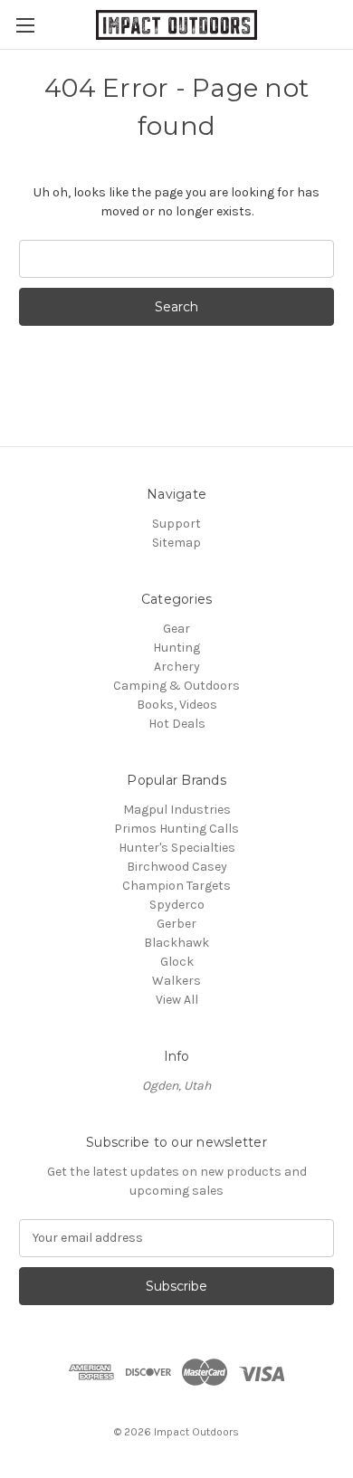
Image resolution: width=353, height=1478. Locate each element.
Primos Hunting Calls (176, 828)
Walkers (176, 980)
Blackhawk (176, 942)
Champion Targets (176, 885)
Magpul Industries (177, 809)
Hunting (176, 647)
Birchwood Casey (177, 866)
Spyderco (177, 904)
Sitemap (176, 542)
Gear (176, 628)
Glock (177, 961)
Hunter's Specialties (177, 847)
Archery (177, 666)
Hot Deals (176, 723)
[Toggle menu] (25, 25)
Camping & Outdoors (176, 685)
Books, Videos (177, 704)
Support (176, 523)
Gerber (176, 923)
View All (177, 999)
